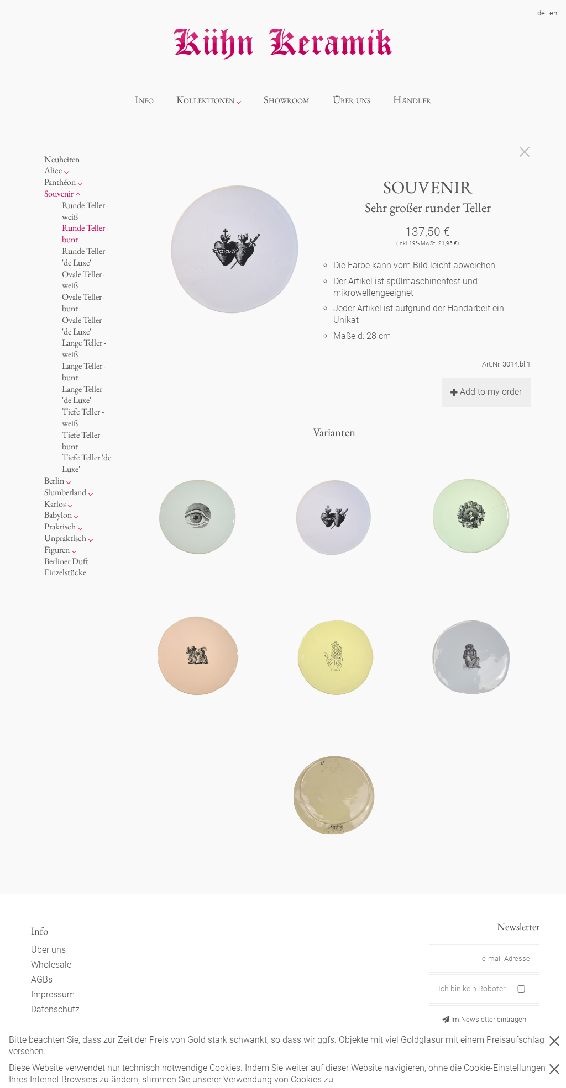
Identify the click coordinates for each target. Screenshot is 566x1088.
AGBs (42, 979)
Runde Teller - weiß (85, 210)
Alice (53, 170)
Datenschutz (55, 1009)
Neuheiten (62, 159)
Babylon (58, 515)
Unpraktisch (65, 538)
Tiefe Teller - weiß (83, 417)
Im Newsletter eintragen (487, 1019)
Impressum (53, 994)
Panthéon (60, 182)
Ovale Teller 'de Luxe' (82, 325)
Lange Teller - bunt (84, 371)
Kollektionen (205, 100)
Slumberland (65, 492)
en (553, 13)
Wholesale (51, 964)
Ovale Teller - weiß (84, 279)
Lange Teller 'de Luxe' (82, 394)
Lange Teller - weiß (84, 348)
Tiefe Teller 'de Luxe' (86, 463)
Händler (412, 100)
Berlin (54, 480)
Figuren (57, 549)
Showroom (287, 100)
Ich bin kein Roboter (472, 988)
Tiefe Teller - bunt (83, 440)
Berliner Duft (66, 561)
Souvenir (59, 193)
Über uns (351, 100)
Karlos (55, 503)
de (541, 13)
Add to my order (491, 391)
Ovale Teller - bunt (84, 302)
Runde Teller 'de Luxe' (83, 256)
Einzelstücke (65, 572)
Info (144, 100)
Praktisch (60, 526)
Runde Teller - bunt (85, 233)
